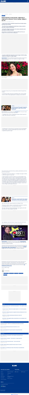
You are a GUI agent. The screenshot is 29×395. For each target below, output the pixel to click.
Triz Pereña (9, 21)
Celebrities (10, 14)
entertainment (23, 241)
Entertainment (6, 14)
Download (16, 111)
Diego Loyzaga (21, 273)
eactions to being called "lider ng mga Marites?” (14, 247)
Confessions (2, 339)
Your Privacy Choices (15, 394)
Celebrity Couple (6, 273)
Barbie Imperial (11, 273)
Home (2, 14)
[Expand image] (27, 62)
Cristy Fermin (4, 57)
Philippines (2, 336)
